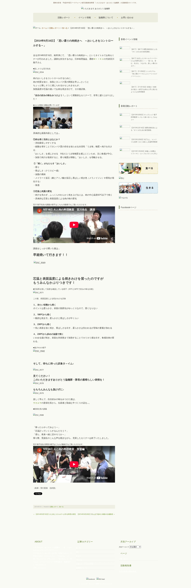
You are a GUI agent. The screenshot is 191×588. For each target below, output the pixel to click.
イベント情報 (84, 17)
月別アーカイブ (124, 547)
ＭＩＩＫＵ (98, 58)
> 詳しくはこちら (39, 567)
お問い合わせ (127, 17)
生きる (78, 556)
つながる (79, 560)
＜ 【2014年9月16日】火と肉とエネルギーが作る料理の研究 (54, 514)
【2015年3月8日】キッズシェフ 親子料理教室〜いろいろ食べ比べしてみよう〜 (144, 117)
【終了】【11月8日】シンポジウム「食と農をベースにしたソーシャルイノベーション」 (144, 73)
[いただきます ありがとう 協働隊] (95, 8)
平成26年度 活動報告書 (128, 571)
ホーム (44, 28)
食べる (65, 28)
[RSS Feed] (101, 579)
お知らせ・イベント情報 (84, 564)
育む (77, 552)
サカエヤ (37, 402)
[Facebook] (91, 579)
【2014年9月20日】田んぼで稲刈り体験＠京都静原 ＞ (96, 514)
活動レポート (64, 17)
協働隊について (106, 17)
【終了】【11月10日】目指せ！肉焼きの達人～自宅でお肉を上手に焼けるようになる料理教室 (144, 89)
